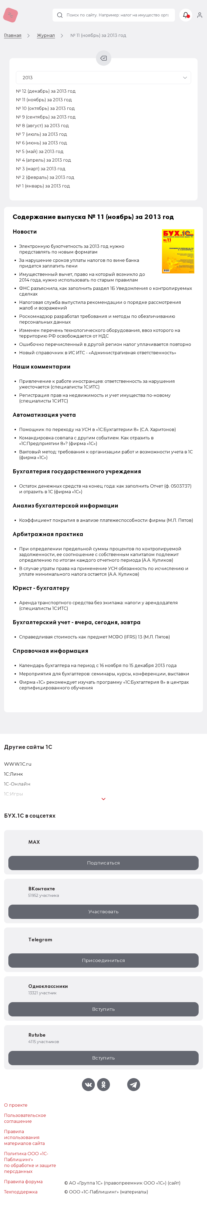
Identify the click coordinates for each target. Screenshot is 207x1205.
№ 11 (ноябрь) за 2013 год (44, 99)
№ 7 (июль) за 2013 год (41, 134)
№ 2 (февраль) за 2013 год (45, 177)
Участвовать (103, 911)
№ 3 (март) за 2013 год (40, 168)
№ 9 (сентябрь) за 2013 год (46, 117)
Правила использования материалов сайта (24, 1137)
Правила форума (23, 1181)
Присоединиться (103, 960)
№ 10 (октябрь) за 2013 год (45, 108)
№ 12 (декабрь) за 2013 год (46, 91)
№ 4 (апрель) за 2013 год (43, 160)
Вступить (103, 1009)
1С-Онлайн (17, 784)
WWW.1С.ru (18, 764)
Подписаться (103, 863)
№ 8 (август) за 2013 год (42, 125)
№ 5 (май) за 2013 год (40, 151)
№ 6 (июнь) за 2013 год (41, 142)
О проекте (15, 1105)
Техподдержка (20, 1191)
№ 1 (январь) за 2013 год (43, 186)
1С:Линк (13, 774)
